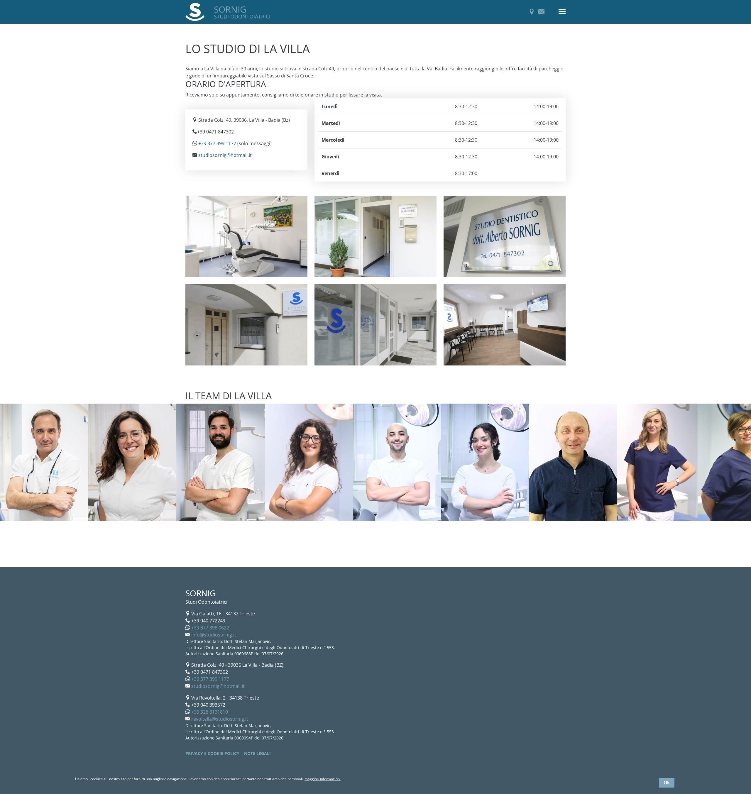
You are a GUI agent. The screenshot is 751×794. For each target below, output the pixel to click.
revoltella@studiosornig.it (219, 719)
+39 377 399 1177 (217, 143)
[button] (246, 239)
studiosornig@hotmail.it (225, 155)
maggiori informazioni (323, 778)
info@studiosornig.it (213, 635)
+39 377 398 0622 (210, 627)
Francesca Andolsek (114, 533)
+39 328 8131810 (209, 712)
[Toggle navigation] (562, 12)
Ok (667, 782)
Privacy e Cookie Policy (212, 753)
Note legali (257, 753)
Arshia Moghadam (378, 533)
